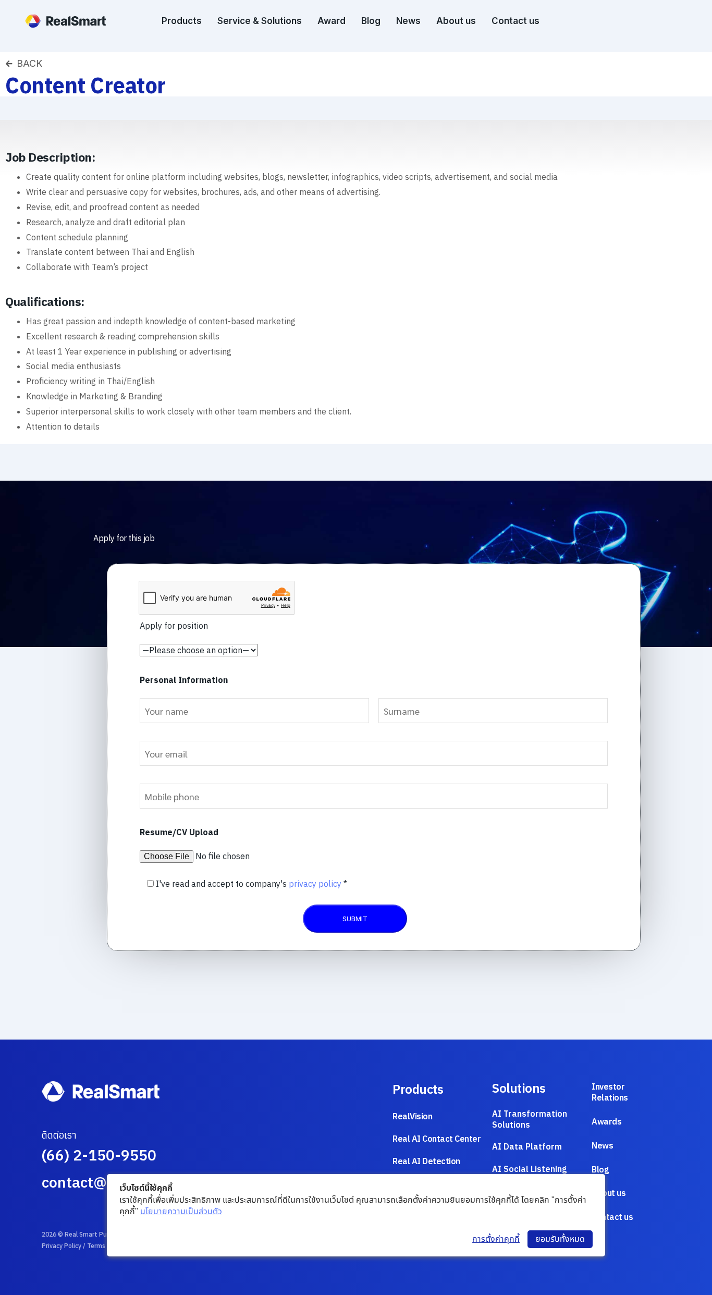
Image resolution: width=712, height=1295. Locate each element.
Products (182, 21)
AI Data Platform (527, 1146)
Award (331, 21)
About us (456, 21)
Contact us (515, 21)
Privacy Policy (61, 1246)
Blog (370, 21)
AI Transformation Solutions (529, 1119)
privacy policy (315, 883)
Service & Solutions (259, 21)
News (408, 21)
